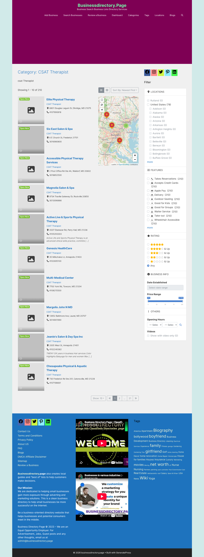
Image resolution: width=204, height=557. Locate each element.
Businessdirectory (28, 473)
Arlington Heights (164, 129)
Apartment (147, 431)
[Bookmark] (21, 121)
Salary (164, 473)
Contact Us (24, 431)
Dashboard (117, 15)
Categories (133, 15)
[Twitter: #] (161, 73)
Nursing (138, 469)
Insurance (160, 459)
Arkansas (160, 125)
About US (23, 444)
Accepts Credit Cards (164, 185)
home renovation (148, 456)
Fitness (164, 446)
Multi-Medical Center (60, 277)
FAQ (20, 448)
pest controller (163, 470)
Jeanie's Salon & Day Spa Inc (64, 336)
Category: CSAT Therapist (43, 71)
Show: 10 (97, 398)
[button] (126, 125)
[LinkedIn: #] (174, 73)
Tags (146, 15)
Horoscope (172, 456)
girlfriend (153, 451)
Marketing (178, 460)
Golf (164, 451)
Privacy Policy (25, 439)
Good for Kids (165, 203)
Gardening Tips (139, 452)
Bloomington (161, 149)
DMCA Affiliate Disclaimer (32, 456)
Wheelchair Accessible (165, 221)
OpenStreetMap (124, 164)
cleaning (169, 441)
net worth (159, 464)
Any (152, 265)
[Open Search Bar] (182, 15)
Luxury (169, 459)
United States (160, 104)
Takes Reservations (168, 178)
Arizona (159, 121)
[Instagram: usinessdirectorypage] (154, 73)
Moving (146, 465)
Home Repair (163, 456)
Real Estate (140, 473)
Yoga (151, 478)
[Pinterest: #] (168, 73)
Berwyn (159, 145)
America (137, 431)
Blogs (172, 15)
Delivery (162, 194)
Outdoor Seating (167, 199)
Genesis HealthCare (59, 248)
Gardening (177, 446)
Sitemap (22, 461)
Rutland (156, 100)
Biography (163, 430)
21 (130, 398)
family (155, 445)
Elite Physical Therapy (60, 99)
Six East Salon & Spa (59, 129)
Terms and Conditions (30, 435)
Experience (145, 446)
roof (159, 473)
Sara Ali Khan (173, 473)
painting (154, 470)
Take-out (163, 215)
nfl (170, 465)
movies (139, 464)
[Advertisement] (102, 43)
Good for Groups (167, 207)
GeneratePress (123, 552)
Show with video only (164, 335)
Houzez (150, 459)
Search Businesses (72, 15)
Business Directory (157, 441)
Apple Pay (163, 190)
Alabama (160, 112)
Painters (147, 470)
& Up (167, 248)
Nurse (175, 464)
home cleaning (173, 452)
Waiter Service (165, 211)
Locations (159, 15)
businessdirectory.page (102, 5)
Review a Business (97, 15)
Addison (159, 108)
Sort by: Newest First (124, 90)
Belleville (159, 141)
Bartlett (159, 137)
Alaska (158, 117)
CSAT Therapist (53, 104)
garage (170, 446)
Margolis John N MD (59, 307)
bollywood (141, 436)
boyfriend (157, 436)
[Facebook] (147, 73)
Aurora (158, 133)
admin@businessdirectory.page (35, 541)
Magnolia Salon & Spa (60, 187)
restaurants (152, 473)
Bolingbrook (161, 153)
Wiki (144, 477)
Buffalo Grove (162, 158)
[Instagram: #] (28, 423)
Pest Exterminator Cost (177, 470)
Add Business (51, 15)
